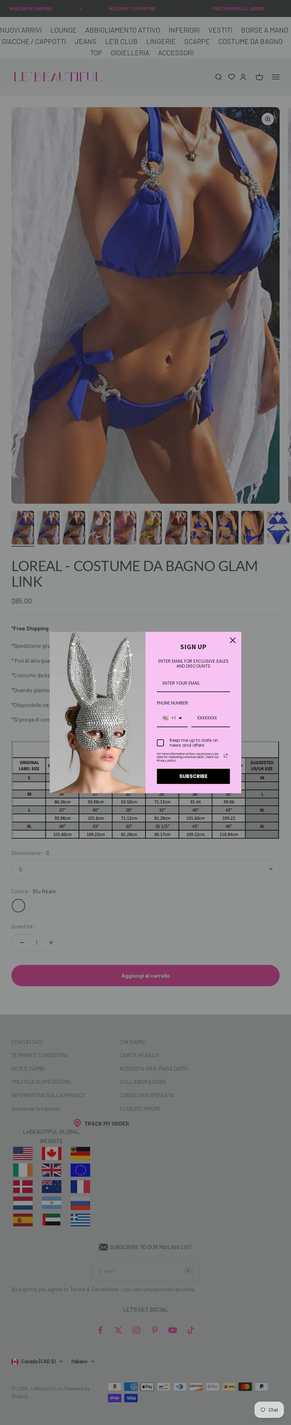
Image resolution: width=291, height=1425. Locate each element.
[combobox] (172, 718)
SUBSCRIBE (193, 776)
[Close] (232, 640)
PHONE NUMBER (172, 703)
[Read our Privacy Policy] (225, 755)
